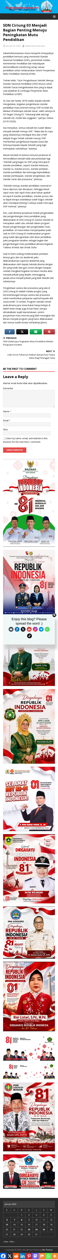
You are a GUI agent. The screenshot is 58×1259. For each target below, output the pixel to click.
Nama (6, 411)
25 (44, 1229)
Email (6, 420)
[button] (53, 16)
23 (29, 1229)
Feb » (12, 1241)
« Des (5, 1241)
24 (36, 1229)
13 (7, 1224)
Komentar (8, 388)
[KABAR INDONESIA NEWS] (29, 11)
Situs (5, 429)
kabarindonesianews (35, 45)
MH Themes (47, 1250)
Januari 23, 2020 (13, 45)
